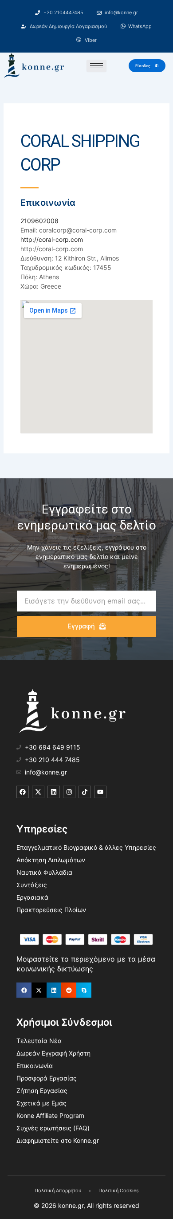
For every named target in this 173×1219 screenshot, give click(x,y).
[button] (23, 990)
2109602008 (39, 220)
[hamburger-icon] (96, 66)
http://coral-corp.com (51, 239)
